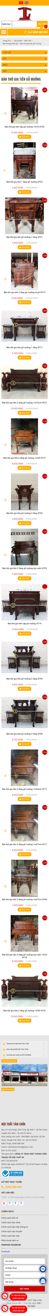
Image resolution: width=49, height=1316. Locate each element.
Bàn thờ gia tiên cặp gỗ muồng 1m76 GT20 (24, 127)
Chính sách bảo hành (10, 1222)
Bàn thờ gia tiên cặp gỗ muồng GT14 (24, 623)
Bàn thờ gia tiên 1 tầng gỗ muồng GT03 (24, 182)
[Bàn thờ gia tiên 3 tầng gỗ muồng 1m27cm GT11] (24, 823)
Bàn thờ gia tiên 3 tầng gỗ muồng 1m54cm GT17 (24, 789)
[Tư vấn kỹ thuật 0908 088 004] (4, 1308)
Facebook (5, 1251)
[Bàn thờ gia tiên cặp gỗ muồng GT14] (24, 602)
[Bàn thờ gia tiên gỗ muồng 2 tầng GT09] (24, 657)
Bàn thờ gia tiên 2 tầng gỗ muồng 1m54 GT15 (24, 458)
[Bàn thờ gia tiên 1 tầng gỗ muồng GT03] (24, 160)
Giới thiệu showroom (9, 1061)
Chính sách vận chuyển (11, 1231)
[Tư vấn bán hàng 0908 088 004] (4, 1296)
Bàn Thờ (27, 40)
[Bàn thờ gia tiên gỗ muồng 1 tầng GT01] (24, 215)
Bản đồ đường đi (7, 1089)
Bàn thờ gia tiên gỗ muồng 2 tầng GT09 (24, 679)
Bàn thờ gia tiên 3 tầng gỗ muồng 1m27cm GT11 (24, 844)
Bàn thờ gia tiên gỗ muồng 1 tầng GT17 (24, 347)
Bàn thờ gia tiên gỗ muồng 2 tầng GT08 (24, 734)
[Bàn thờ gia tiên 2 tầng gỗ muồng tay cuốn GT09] (24, 547)
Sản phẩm (18, 40)
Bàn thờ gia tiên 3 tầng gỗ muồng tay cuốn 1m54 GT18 (24, 956)
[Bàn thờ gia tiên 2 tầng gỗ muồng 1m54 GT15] (24, 436)
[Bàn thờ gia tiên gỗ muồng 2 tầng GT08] (24, 712)
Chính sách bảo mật (10, 1236)
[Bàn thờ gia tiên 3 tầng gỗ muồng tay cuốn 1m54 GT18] (24, 933)
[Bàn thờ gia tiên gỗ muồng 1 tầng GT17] (24, 326)
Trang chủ (7, 40)
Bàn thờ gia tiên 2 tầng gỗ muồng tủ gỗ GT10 (24, 292)
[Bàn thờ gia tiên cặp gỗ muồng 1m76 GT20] (24, 105)
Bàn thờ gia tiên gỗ (10, 43)
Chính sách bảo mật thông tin (14, 1227)
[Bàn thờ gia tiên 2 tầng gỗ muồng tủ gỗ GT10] (24, 271)
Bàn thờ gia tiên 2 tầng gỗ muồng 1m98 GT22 (24, 1010)
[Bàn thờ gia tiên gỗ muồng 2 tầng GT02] (24, 491)
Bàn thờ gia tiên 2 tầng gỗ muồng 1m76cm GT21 (24, 402)
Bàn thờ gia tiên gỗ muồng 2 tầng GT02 (24, 513)
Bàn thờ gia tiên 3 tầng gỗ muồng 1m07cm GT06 (24, 899)
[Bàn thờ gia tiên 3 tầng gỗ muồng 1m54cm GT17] (24, 767)
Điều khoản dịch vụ (10, 1240)
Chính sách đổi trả (9, 1218)
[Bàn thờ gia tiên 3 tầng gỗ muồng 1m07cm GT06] (24, 878)
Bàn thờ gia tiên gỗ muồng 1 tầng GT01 (24, 237)
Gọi (38, 32)
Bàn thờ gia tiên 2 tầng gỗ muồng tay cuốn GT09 (24, 568)
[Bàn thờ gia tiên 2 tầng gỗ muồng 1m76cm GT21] (24, 381)
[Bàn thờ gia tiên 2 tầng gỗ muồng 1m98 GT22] (24, 989)
